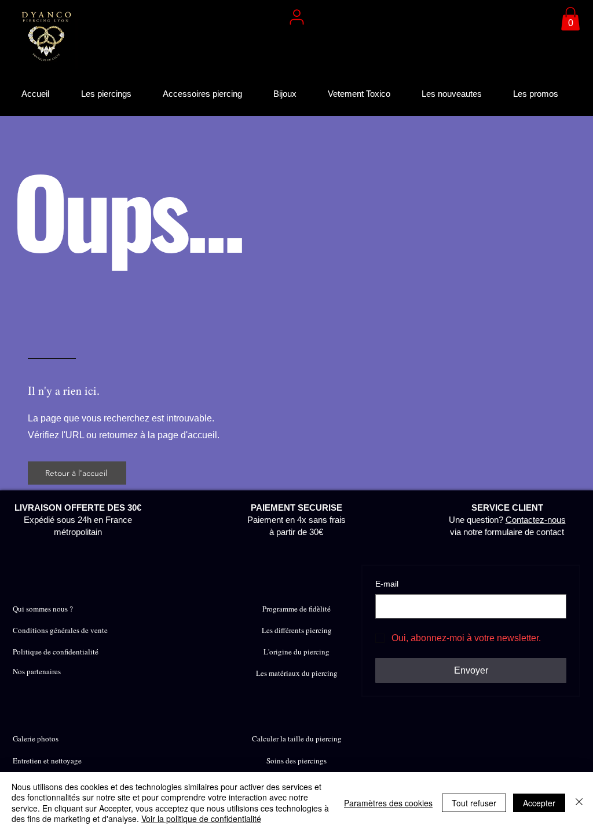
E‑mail (386, 583)
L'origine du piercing (296, 651)
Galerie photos (35, 738)
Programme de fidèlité (296, 608)
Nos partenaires (37, 671)
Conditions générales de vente (60, 630)
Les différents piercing (297, 630)
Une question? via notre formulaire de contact (507, 520)
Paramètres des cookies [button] (388, 803)
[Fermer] (579, 802)
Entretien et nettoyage (47, 760)
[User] (296, 17)
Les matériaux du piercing (297, 673)
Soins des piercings (296, 760)
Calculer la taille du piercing (297, 738)
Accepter (539, 803)
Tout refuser (474, 803)
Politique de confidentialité (55, 651)
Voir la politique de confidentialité (201, 818)
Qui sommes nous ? (43, 608)
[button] (570, 19)
